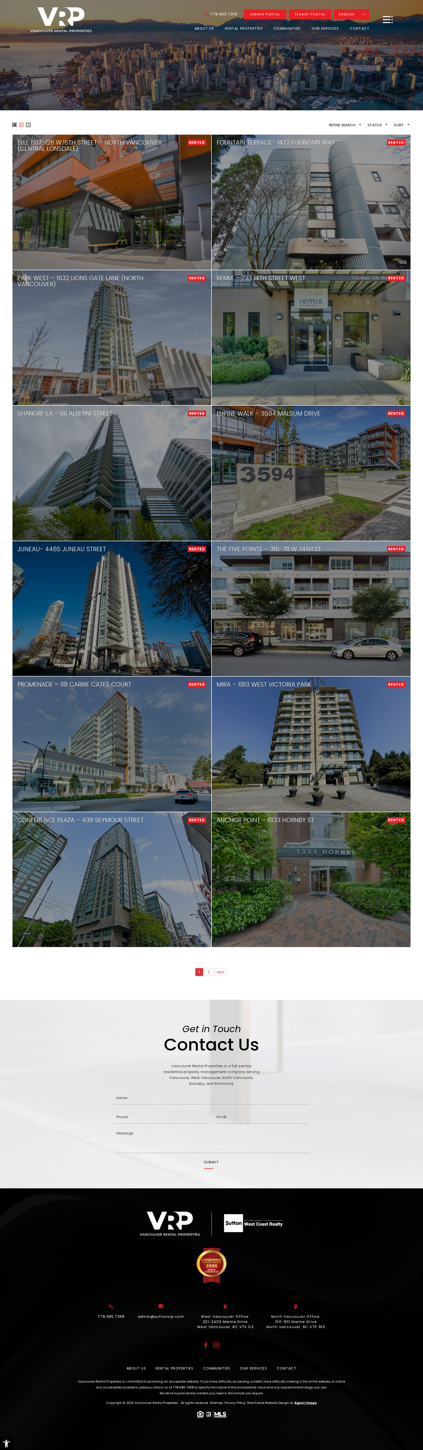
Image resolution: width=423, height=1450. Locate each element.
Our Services (325, 28)
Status (375, 125)
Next (221, 972)
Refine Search (343, 125)
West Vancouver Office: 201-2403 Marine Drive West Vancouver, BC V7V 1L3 (225, 1321)
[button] (6, 1443)
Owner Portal (265, 14)
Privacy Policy (235, 1403)
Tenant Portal (310, 14)
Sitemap (216, 1403)
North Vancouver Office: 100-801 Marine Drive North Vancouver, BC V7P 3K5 (296, 1321)
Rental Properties (244, 28)
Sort (399, 125)
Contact (359, 28)
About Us (204, 28)
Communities (287, 28)
